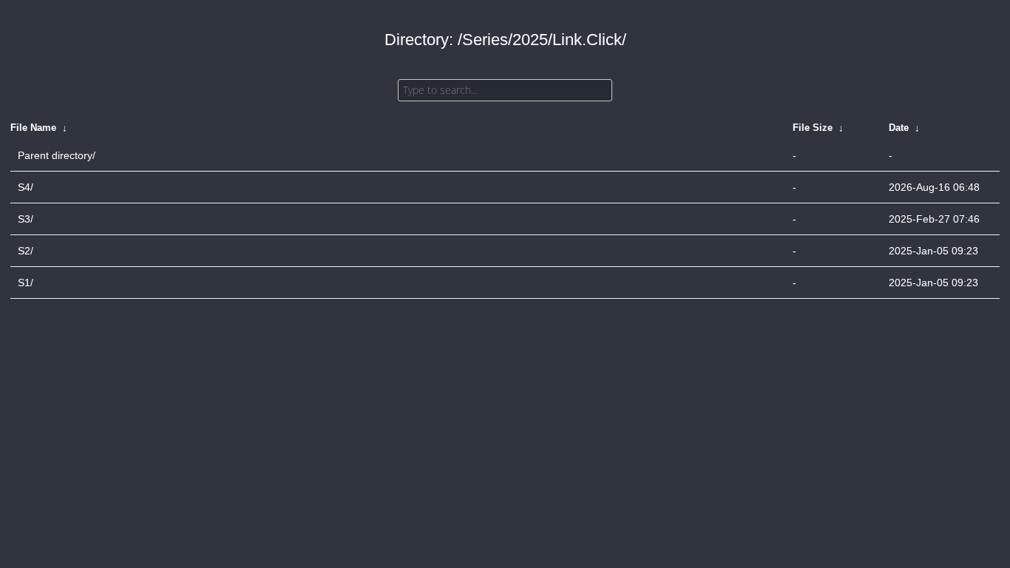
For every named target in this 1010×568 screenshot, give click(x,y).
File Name (33, 127)
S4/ (25, 187)
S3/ (25, 219)
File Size (813, 127)
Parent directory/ (56, 155)
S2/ (25, 251)
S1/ (25, 282)
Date (899, 127)
